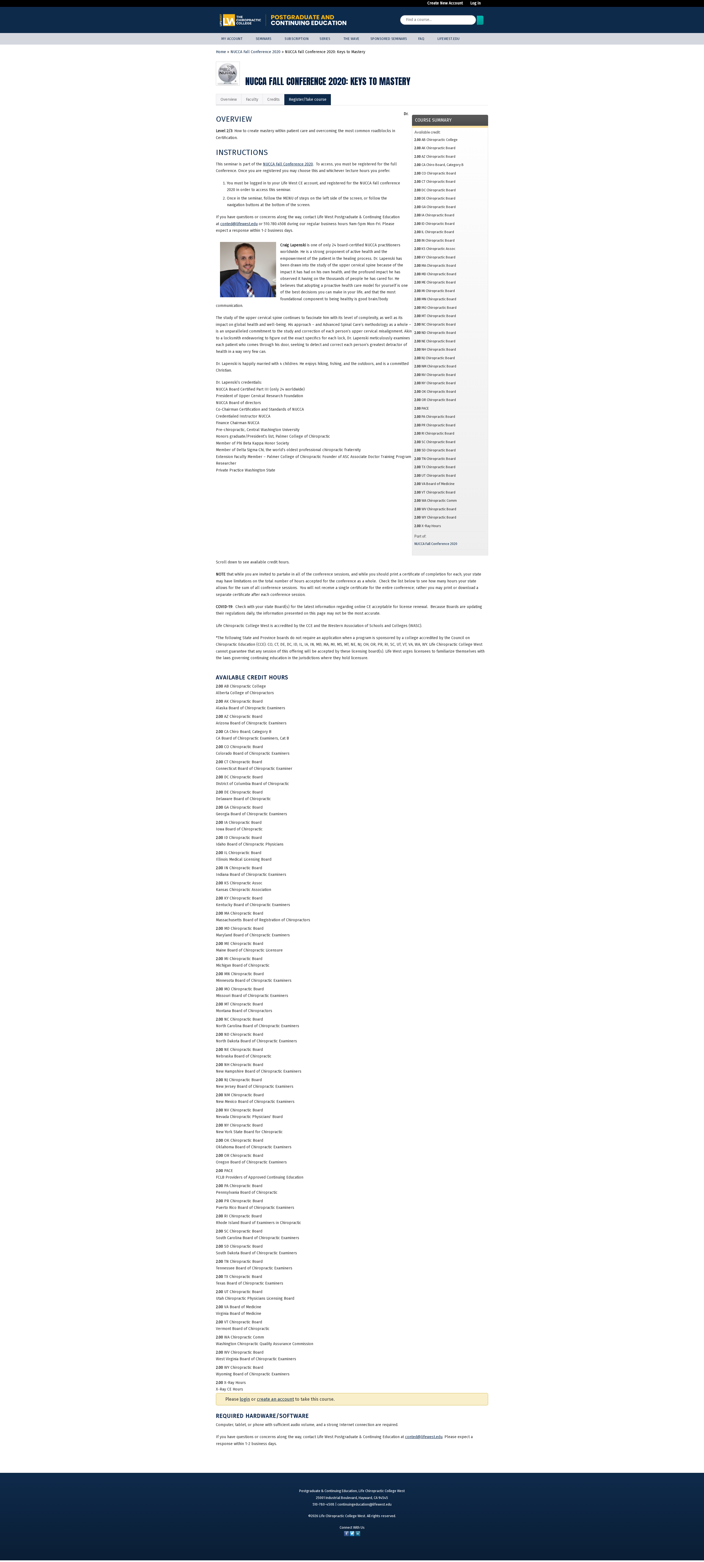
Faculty (252, 99)
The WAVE (351, 39)
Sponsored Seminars (388, 39)
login (245, 1399)
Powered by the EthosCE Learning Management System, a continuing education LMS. (466, 1549)
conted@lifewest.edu (239, 224)
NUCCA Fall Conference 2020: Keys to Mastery (325, 52)
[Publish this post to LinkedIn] (357, 1535)
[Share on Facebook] (346, 1535)
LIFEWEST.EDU (449, 39)
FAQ (421, 39)
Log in (475, 3)
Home (221, 52)
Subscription (297, 39)
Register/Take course (307, 99)
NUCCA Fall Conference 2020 (255, 52)
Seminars (264, 39)
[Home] (283, 20)
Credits (273, 99)
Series (325, 39)
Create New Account (445, 3)
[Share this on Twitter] (352, 1535)
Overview (229, 99)
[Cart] (486, 5)
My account (232, 39)
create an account (275, 1399)
